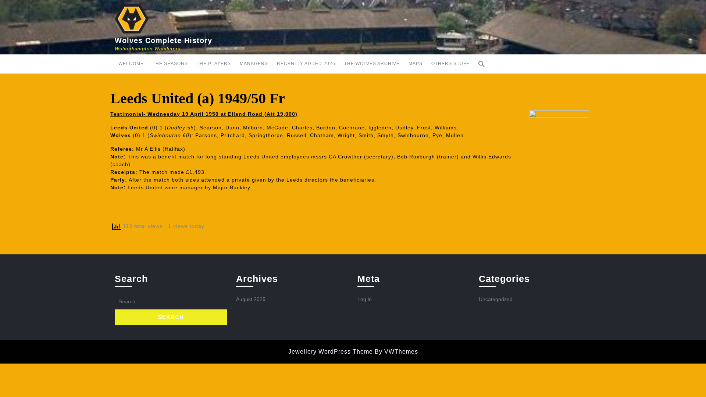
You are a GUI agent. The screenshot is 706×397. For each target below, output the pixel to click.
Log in (364, 299)
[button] (481, 64)
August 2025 (250, 299)
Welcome (131, 63)
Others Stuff (450, 63)
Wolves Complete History (163, 40)
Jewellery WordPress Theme (330, 351)
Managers (254, 63)
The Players (214, 63)
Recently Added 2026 (306, 63)
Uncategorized (496, 299)
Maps (415, 63)
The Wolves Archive (372, 63)
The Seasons (170, 63)
